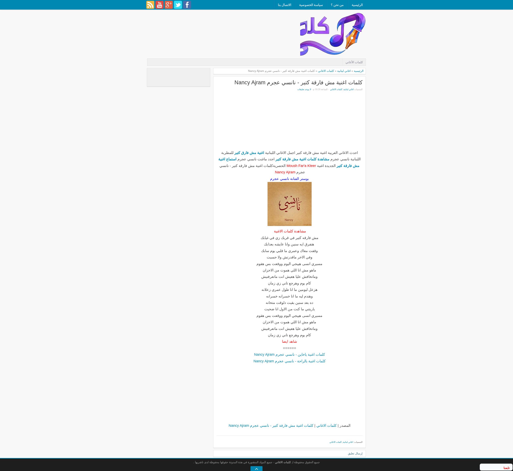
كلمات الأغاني (354, 62)
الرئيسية (357, 5)
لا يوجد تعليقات (304, 89)
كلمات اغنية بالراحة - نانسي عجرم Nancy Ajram (289, 361)
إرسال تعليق (355, 453)
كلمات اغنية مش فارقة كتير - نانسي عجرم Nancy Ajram (298, 82)
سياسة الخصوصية (311, 5)
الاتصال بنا (284, 5)
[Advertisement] (227, 23)
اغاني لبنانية (344, 70)
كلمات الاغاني (326, 70)
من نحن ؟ (337, 5)
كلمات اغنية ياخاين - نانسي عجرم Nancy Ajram (289, 354)
